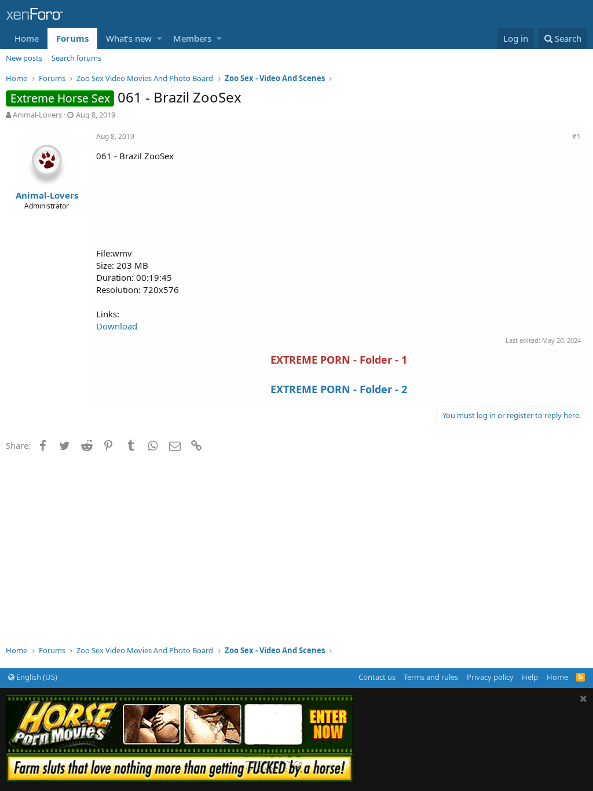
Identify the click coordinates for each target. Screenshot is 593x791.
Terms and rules (431, 677)
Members (192, 38)
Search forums (76, 58)
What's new (129, 38)
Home (26, 38)
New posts (24, 58)
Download (116, 326)
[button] (159, 38)
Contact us (377, 677)
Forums (72, 38)
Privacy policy (490, 677)
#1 (576, 136)
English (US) (35, 677)
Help (530, 677)
